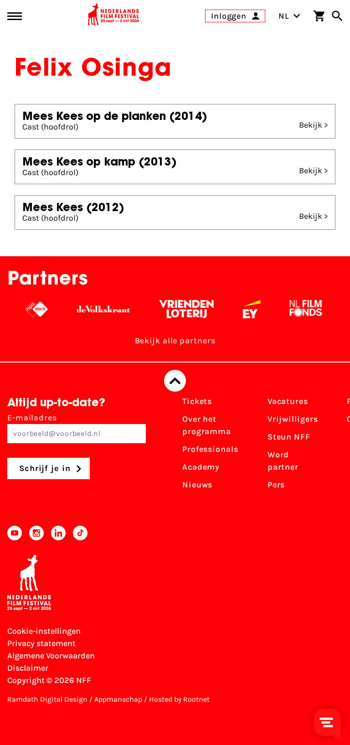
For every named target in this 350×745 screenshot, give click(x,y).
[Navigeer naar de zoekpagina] (337, 15)
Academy (201, 467)
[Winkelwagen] (319, 15)
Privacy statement (41, 643)
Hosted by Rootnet (179, 699)
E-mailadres (32, 418)
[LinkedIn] (58, 533)
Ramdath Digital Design (47, 699)
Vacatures (288, 401)
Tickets (197, 401)
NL (283, 16)
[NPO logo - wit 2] (32, 309)
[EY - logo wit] (248, 309)
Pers (276, 485)
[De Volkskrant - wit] (99, 309)
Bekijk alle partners (175, 341)
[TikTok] (80, 533)
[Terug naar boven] (175, 381)
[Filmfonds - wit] (302, 309)
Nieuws (197, 485)
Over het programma (206, 425)
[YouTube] (14, 533)
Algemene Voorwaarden (51, 656)
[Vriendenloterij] (182, 309)
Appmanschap (118, 699)
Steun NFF (289, 437)
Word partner (283, 461)
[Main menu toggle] (14, 16)
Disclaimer (27, 668)
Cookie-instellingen (44, 631)
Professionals (210, 449)
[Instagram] (36, 533)
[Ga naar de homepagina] (113, 16)
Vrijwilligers (293, 419)
